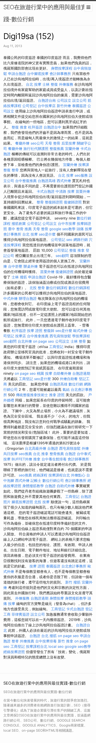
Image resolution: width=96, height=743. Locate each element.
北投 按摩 (42, 502)
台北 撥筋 (49, 635)
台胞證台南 (47, 100)
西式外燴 (64, 180)
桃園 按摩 (44, 373)
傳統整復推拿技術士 (32, 395)
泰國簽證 (79, 105)
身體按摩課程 (61, 68)
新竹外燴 (64, 105)
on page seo (43, 341)
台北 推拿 (40, 453)
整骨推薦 (57, 453)
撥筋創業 (19, 223)
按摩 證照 (34, 330)
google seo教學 (62, 229)
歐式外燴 (80, 330)
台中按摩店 (47, 105)
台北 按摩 (33, 84)
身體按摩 (57, 598)
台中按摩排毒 (46, 641)
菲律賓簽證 (20, 614)
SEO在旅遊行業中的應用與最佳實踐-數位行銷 (45, 13)
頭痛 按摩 (84, 229)
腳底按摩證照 (22, 502)
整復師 (49, 330)
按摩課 (83, 164)
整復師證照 (54, 202)
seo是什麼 (47, 234)
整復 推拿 (19, 127)
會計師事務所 (60, 73)
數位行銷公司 (53, 480)
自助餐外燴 (62, 373)
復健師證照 (73, 202)
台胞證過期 (81, 373)
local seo (56, 646)
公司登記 (29, 105)
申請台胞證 (17, 73)
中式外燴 (10, 298)
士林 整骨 (78, 341)
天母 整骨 (52, 143)
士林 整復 (50, 84)
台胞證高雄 (47, 180)
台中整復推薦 (26, 180)
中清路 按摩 (65, 191)
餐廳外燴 (22, 143)
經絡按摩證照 (14, 652)
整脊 (15, 641)
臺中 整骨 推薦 (20, 229)
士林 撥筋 (19, 277)
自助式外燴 (66, 486)
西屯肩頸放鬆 (60, 336)
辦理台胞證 (28, 298)
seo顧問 (62, 255)
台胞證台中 (52, 127)
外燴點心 (78, 475)
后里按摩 (68, 143)
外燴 (85, 448)
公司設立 (64, 100)
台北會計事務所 (73, 566)
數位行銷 (76, 384)
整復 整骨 (11, 170)
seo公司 (37, 143)
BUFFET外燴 (22, 459)
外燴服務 (66, 84)
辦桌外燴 (30, 266)
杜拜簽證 (35, 127)
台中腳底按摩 (37, 73)
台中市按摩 (67, 223)
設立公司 (79, 100)
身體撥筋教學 (33, 486)
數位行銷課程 (56, 288)
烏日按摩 (10, 453)
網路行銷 (80, 239)
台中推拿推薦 (37, 336)
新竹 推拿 (65, 641)
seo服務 (81, 175)
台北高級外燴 (35, 448)
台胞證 (52, 448)
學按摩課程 (81, 336)
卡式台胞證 (45, 191)
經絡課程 (40, 475)
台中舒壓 (15, 266)
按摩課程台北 (59, 475)
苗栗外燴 (83, 191)
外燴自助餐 (69, 379)
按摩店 (20, 336)
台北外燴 (25, 341)
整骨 (40, 202)
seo (69, 239)
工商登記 (56, 346)
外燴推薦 (27, 641)
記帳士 (36, 480)
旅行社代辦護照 (35, 148)
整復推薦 (57, 148)
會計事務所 (12, 234)
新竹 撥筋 (73, 582)
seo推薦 (25, 453)
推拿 (36, 459)
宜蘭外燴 (72, 148)
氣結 (66, 389)
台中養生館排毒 (54, 459)
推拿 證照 (57, 395)
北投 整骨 (37, 288)
